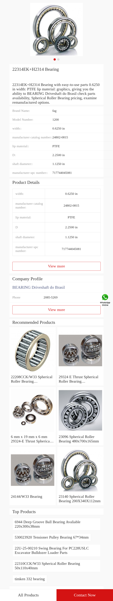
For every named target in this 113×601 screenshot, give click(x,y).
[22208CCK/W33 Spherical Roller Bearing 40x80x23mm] (32, 372)
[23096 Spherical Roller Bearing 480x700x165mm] (80, 432)
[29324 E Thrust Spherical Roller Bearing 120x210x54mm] (80, 372)
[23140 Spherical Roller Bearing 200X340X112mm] (80, 492)
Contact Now (85, 595)
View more (56, 266)
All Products (28, 595)
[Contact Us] (105, 300)
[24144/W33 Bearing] (32, 492)
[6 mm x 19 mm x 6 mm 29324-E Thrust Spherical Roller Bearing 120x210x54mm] (32, 432)
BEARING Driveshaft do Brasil (38, 287)
